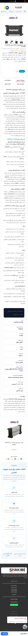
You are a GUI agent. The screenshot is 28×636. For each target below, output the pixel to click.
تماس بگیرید (22, 71)
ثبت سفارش (14, 611)
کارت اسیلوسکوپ (17, 57)
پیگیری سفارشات (14, 614)
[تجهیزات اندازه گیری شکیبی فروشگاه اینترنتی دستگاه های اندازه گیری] (19, 7)
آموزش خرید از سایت (14, 616)
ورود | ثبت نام (11, 1)
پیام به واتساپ (14, 605)
